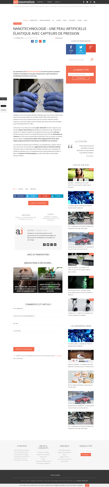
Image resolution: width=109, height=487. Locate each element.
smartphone (33, 20)
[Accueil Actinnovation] (24, 2)
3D (53, 20)
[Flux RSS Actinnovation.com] (94, 2)
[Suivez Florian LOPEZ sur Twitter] (48, 244)
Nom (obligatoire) (18, 308)
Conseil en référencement (43, 461)
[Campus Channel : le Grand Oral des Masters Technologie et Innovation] (81, 356)
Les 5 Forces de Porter (64, 459)
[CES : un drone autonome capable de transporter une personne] (81, 218)
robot (65, 20)
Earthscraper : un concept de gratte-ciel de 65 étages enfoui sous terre (79, 270)
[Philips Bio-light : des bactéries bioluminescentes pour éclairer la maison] (81, 282)
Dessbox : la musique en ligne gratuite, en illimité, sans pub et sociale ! (79, 185)
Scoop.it (3, 110)
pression (33, 189)
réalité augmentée (45, 20)
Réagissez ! (60, 38)
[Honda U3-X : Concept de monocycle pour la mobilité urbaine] (81, 305)
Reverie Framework (82, 481)
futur (85, 20)
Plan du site (43, 457)
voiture (58, 20)
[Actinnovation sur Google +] (91, 2)
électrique (72, 20)
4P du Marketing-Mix (64, 450)
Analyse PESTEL (64, 457)
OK (87, 485)
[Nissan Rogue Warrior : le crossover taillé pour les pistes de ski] (81, 238)
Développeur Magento (43, 463)
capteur (20, 189)
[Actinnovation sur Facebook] (83, 2)
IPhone (79, 20)
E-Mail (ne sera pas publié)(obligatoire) (23, 316)
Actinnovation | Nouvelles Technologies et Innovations (35, 6)
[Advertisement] (54, 13)
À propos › (80, 485)
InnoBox (49, 2)
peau (26, 189)
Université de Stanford (33, 71)
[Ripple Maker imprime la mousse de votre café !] (81, 377)
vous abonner (58, 355)
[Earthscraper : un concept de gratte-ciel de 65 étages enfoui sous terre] (81, 259)
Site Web (15, 323)
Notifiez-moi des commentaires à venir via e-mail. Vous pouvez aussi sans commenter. (37, 357)
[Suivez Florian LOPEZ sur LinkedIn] (55, 244)
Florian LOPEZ (19, 38)
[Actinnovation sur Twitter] (87, 2)
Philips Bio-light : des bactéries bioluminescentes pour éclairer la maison (80, 292)
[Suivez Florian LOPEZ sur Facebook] (44, 244)
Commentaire (17, 331)
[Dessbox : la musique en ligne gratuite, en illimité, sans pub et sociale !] (81, 174)
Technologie (53, 6)
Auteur (43, 459)
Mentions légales (55, 475)
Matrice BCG (64, 461)
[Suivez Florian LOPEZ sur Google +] (51, 244)
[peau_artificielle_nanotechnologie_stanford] (38, 95)
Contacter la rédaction (43, 454)
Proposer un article (43, 452)
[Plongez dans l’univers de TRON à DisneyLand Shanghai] (81, 197)
